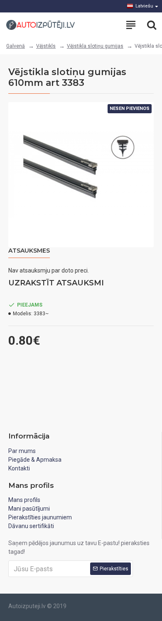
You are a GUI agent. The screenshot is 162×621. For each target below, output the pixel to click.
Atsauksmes (29, 250)
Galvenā (15, 46)
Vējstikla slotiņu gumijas (95, 46)
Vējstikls (46, 46)
